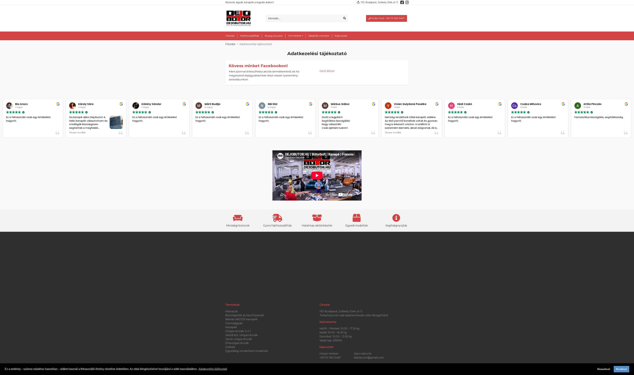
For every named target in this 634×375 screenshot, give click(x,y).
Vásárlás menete (318, 35)
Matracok (231, 311)
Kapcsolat (341, 35)
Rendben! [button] (621, 369)
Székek (230, 347)
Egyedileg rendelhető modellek (246, 351)
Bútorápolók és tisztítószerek (244, 315)
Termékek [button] (294, 35)
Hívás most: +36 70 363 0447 (388, 18)
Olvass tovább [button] (77, 132)
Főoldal (230, 35)
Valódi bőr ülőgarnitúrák (241, 335)
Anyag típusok (274, 35)
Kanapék (231, 327)
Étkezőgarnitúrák (237, 343)
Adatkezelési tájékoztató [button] (213, 369)
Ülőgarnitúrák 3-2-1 (238, 331)
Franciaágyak (234, 323)
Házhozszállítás (249, 35)
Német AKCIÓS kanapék (241, 319)
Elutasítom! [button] (603, 369)
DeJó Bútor (327, 71)
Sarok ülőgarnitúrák (238, 339)
